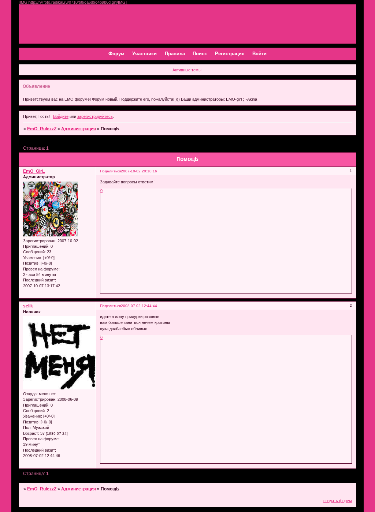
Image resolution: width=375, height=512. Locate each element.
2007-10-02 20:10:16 (139, 171)
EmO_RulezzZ (41, 128)
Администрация (78, 128)
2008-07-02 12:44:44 (139, 306)
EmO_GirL (34, 171)
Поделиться (110, 171)
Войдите (60, 116)
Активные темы (186, 70)
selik (28, 306)
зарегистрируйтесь (95, 116)
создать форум (337, 500)
